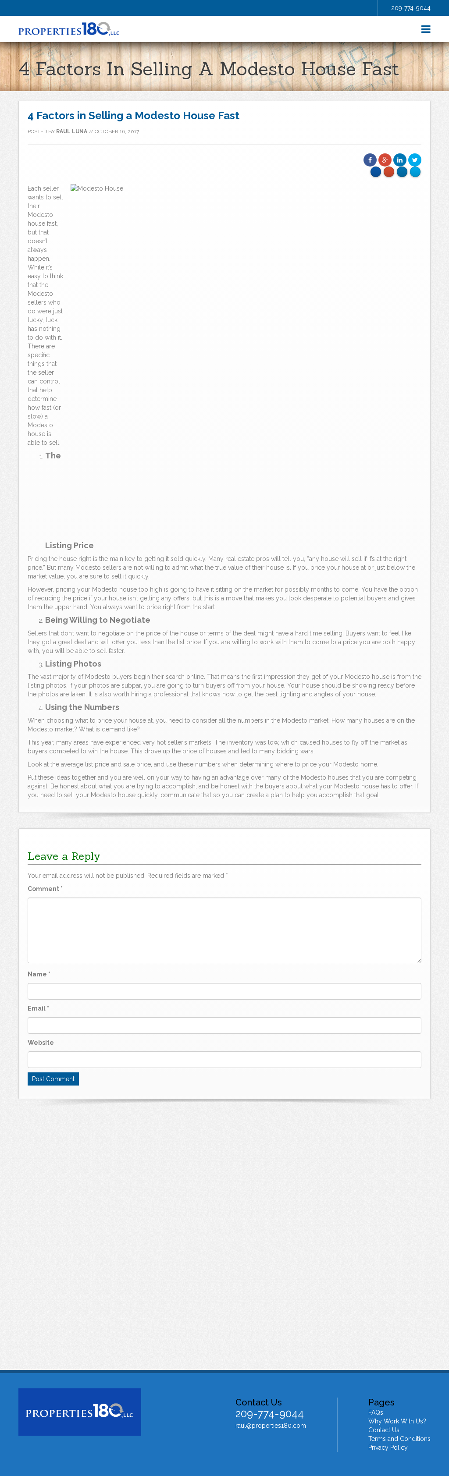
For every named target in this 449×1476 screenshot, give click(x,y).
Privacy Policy (388, 1447)
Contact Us (383, 1429)
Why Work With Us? (397, 1421)
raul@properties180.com (270, 1425)
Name (39, 974)
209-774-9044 (411, 7)
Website (41, 1042)
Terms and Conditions (399, 1438)
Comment (45, 888)
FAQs (375, 1412)
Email (38, 1008)
